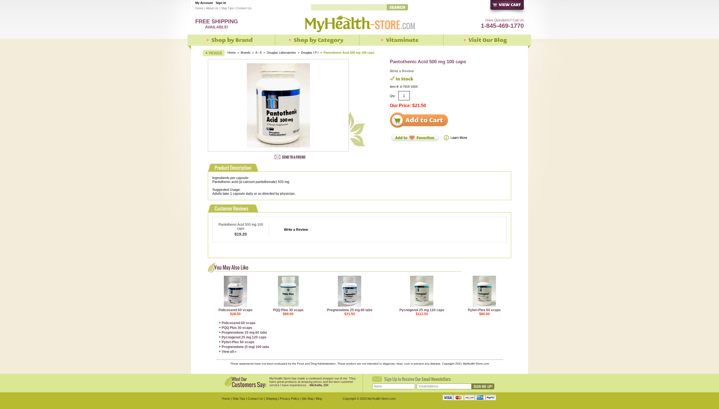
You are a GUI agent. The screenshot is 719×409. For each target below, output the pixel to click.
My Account (204, 2)
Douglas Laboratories (282, 52)
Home (199, 8)
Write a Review (402, 71)
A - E (258, 52)
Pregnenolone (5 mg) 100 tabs (245, 347)
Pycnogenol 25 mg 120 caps (421, 310)
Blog (319, 398)
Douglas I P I (309, 52)
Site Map (307, 398)
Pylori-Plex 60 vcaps (484, 310)
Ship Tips (227, 8)
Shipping (271, 398)
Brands (246, 52)
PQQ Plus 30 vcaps (288, 310)
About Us (212, 8)
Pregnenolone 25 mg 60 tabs (349, 310)
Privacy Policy (289, 398)
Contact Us (244, 8)
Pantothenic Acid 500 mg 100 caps (241, 227)
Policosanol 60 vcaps (235, 310)
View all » (229, 352)
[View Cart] (507, 8)
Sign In (221, 2)
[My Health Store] (359, 34)
